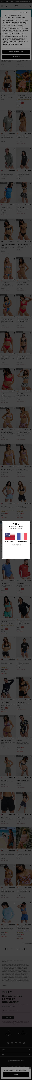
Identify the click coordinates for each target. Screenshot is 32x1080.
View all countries (16, 544)
